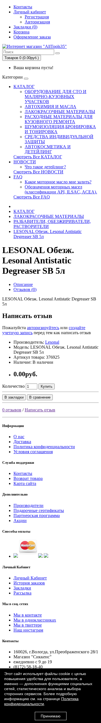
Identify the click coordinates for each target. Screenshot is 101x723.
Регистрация (37, 16)
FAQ (17, 176)
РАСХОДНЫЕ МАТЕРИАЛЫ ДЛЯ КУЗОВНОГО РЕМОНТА (59, 119)
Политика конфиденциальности (44, 446)
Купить (46, 386)
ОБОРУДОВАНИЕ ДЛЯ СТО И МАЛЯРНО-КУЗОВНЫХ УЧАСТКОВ (55, 96)
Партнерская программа (36, 515)
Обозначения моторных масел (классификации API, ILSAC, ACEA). (61, 189)
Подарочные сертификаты (38, 510)
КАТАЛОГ (24, 86)
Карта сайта (24, 483)
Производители (28, 505)
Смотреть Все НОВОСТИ (38, 171)
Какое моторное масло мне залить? (58, 181)
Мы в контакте (27, 615)
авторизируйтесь (43, 327)
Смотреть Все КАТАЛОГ (37, 156)
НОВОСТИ (24, 161)
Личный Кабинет (30, 578)
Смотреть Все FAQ (31, 197)
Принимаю (51, 716)
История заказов (29, 583)
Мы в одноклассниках (34, 620)
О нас (18, 436)
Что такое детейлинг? (45, 166)
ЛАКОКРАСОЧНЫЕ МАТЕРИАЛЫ (60, 111)
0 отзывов (11, 409)
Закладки (22, 588)
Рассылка (22, 593)
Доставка (22, 441)
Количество (13, 386)
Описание (23, 284)
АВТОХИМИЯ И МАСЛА (50, 106)
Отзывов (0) (24, 289)
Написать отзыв (40, 409)
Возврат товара (28, 478)
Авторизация (37, 22)
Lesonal (52, 342)
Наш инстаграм (28, 630)
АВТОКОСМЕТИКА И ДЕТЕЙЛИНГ (48, 149)
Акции (20, 520)
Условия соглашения (33, 451)
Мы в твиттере (27, 625)
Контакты (22, 6)
